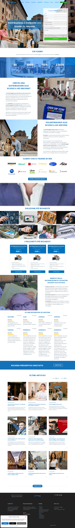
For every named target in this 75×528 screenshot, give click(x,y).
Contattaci (58, 365)
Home (22, 2)
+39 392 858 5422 (14, 508)
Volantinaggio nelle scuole (55, 404)
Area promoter (41, 515)
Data (54, 378)
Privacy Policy (16, 525)
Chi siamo (27, 2)
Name (58, 378)
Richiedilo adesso (18, 271)
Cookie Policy (11, 525)
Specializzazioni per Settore (44, 509)
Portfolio (46, 2)
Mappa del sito (53, 525)
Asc (66, 378)
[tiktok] (59, 495)
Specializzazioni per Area (43, 510)
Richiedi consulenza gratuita (37, 179)
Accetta (5, 523)
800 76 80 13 (64, 2)
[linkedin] (61, 495)
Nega (13, 523)
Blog (52, 2)
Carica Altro (37, 486)
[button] (25, 516)
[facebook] (55, 495)
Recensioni (40, 2)
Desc (62, 378)
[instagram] (57, 495)
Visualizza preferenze (21, 523)
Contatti (57, 2)
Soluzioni (33, 2)
